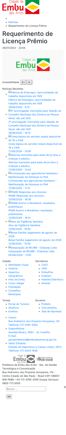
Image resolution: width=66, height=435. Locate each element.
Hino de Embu (16, 279)
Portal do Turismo (18, 304)
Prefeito (46, 304)
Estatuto (46, 275)
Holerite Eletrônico (52, 279)
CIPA (44, 268)
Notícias (13, 22)
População (14, 286)
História (12, 268)
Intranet (45, 283)
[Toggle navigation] (54, 7)
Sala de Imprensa (51, 311)
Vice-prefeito (49, 307)
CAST (44, 264)
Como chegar (16, 283)
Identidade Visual (18, 264)
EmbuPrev (47, 272)
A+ (23, 82)
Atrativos (13, 307)
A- (29, 82)
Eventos (13, 311)
